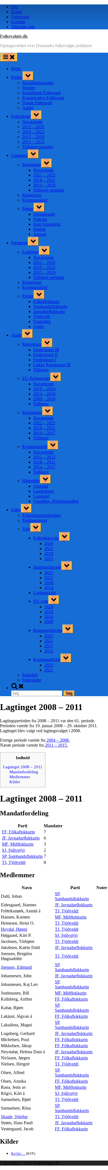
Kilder (16, 11)
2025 (48, 572)
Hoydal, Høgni (14, 929)
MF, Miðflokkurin (18, 844)
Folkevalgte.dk (14, 36)
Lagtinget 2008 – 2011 (22, 766)
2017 (48, 646)
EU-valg (40, 601)
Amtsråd (40, 486)
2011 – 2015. (56, 745)
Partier (16, 77)
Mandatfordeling (23, 771)
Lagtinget (30, 252)
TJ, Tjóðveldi (13, 862)
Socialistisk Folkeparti (41, 92)
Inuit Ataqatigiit (46, 224)
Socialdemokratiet (37, 82)
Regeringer (32, 195)
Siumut (39, 229)
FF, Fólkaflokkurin (18, 832)
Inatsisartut (31, 164)
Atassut (39, 234)
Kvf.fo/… (18, 1153)
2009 (48, 621)
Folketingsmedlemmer (41, 515)
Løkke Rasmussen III (52, 364)
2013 (48, 650)
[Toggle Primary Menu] (9, 57)
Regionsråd (32, 412)
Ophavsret (20, 16)
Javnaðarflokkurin (49, 311)
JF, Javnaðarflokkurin (21, 838)
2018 (48, 582)
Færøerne (19, 242)
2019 (48, 553)
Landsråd (41, 496)
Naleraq (40, 219)
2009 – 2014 (44, 398)
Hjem (16, 68)
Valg (26, 528)
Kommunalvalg (46, 659)
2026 (48, 543)
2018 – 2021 (44, 180)
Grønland (19, 155)
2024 (48, 606)
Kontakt (18, 21)
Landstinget (43, 491)
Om (14, 6)
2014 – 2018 (44, 185)
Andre (27, 107)
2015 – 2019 (33, 136)
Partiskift (30, 675)
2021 (48, 577)
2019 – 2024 (44, 388)
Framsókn (42, 321)
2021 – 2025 (44, 175)
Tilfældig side (23, 26)
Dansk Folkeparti (37, 102)
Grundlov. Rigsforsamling (56, 501)
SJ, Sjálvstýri (13, 850)
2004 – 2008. (58, 740)
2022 (48, 548)
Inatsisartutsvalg (47, 567)
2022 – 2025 (44, 423)
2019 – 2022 (33, 131)
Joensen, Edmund (16, 967)
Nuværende (32, 121)
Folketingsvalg (46, 538)
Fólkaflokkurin (46, 301)
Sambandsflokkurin (50, 306)
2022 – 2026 (33, 126)
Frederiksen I (44, 359)
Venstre (28, 87)
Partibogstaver (34, 520)
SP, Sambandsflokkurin (22, 856)
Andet (16, 335)
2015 (48, 558)
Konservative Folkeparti (43, 97)
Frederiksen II (45, 354)
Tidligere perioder (37, 146)
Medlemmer (19, 776)
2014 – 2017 (44, 433)
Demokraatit (44, 214)
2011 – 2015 (33, 141)
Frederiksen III (46, 349)
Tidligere (41, 369)
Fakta (16, 509)
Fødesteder (31, 680)
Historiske (31, 480)
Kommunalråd (34, 200)
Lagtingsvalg (44, 592)
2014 (48, 587)
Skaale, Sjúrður (14, 1116)
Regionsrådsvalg (47, 630)
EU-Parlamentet (36, 378)
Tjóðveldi (41, 316)
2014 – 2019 (44, 393)
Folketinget (21, 116)
